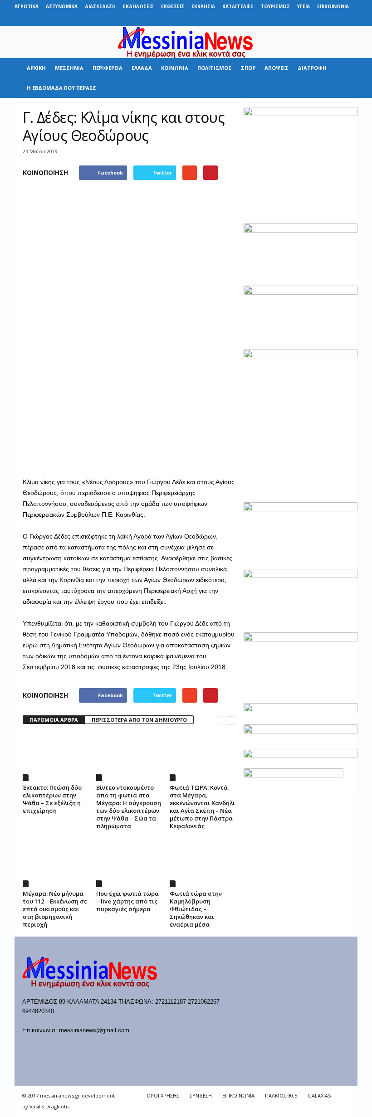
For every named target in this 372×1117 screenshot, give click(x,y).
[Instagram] (322, 19)
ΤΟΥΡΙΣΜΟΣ (275, 6)
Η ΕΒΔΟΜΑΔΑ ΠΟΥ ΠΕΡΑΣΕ (61, 87)
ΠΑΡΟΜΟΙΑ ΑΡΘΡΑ (54, 719)
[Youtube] (350, 19)
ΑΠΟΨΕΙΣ (276, 67)
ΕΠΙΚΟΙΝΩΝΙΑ (333, 6)
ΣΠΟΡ (248, 67)
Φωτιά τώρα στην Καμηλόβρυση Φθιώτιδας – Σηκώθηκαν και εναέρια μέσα (196, 908)
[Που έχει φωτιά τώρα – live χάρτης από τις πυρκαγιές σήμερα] (129, 862)
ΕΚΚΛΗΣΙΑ (203, 6)
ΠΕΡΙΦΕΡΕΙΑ (107, 67)
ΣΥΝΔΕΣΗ (201, 1095)
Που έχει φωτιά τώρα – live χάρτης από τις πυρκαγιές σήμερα (127, 901)
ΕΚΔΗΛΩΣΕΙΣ (138, 6)
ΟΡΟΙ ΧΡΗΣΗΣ (163, 1095)
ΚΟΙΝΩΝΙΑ (174, 67)
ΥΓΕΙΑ (303, 6)
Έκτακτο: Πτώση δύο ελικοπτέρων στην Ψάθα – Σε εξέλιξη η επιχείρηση (52, 799)
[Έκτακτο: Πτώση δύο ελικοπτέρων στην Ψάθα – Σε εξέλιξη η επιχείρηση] (55, 756)
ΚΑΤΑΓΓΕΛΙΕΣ (238, 6)
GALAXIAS (319, 1095)
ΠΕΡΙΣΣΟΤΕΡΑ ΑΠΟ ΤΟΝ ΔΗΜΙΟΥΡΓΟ (139, 719)
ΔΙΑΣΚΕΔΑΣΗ (100, 6)
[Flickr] (294, 19)
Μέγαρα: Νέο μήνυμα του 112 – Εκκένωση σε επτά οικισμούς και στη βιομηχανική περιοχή (55, 908)
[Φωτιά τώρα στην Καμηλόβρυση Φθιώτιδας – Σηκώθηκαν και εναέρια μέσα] (202, 862)
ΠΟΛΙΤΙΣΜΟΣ (214, 67)
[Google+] (308, 19)
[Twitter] (336, 19)
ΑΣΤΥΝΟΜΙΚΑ (62, 6)
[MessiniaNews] (186, 42)
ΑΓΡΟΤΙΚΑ (27, 6)
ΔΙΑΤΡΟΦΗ (312, 67)
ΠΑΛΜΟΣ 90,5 (281, 1095)
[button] (344, 78)
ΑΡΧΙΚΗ (36, 67)
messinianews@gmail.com (94, 1030)
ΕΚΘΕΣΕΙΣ (172, 6)
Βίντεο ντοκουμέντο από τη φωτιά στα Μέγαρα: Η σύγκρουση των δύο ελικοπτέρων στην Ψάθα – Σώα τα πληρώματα (128, 806)
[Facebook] (280, 19)
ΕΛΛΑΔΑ (142, 67)
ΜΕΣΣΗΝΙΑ (69, 67)
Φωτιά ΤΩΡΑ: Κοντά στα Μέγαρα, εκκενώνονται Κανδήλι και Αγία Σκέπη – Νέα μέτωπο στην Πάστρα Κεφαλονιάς (202, 806)
